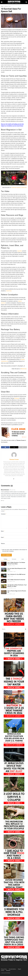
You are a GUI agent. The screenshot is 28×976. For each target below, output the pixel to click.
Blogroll (19, 969)
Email (2, 537)
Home (2, 6)
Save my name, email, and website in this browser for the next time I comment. (14, 550)
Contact (2, 970)
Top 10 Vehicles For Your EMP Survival (16, 574)
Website (3, 543)
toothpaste (16, 398)
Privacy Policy (4, 969)
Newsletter (8, 970)
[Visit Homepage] (14, 2)
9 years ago (13, 489)
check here (8, 291)
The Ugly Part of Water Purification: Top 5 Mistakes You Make (17, 585)
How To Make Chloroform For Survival (16, 579)
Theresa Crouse (14, 459)
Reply (3, 500)
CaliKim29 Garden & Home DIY (18, 187)
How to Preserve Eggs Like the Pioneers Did (16, 591)
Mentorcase (23, 368)
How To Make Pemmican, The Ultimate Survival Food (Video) (16, 563)
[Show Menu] (1, 2)
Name (3, 531)
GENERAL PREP (7, 6)
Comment (3, 514)
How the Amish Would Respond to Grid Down (16, 569)
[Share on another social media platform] (23, 447)
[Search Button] (26, 2)
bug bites (19, 251)
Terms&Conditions (12, 969)
